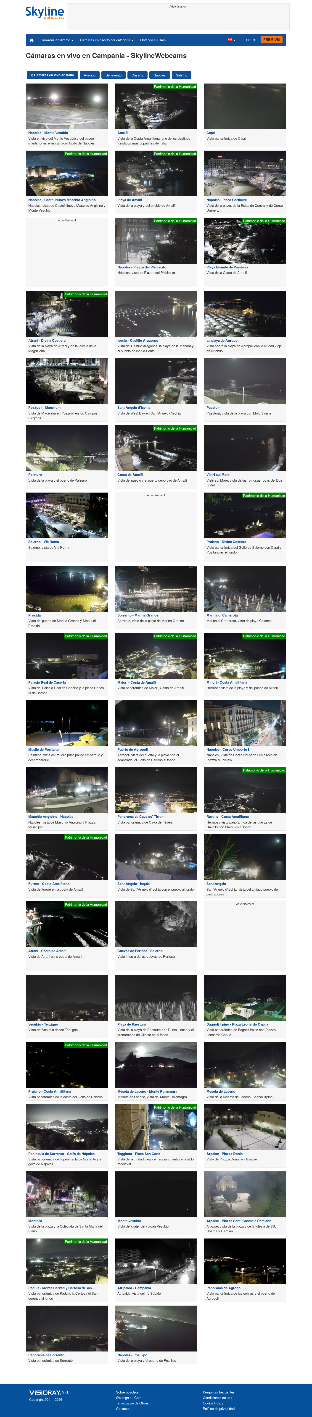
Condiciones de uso (217, 1397)
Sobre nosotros (127, 1392)
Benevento (114, 75)
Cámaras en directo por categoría (105, 39)
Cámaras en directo (56, 39)
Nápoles (159, 75)
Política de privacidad (219, 1408)
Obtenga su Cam (153, 39)
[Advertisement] (178, 20)
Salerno (181, 75)
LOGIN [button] (249, 39)
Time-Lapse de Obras (132, 1403)
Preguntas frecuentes (219, 1392)
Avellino (89, 75)
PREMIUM (271, 39)
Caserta (137, 75)
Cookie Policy (213, 1403)
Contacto (123, 1408)
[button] (231, 39)
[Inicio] (31, 39)
